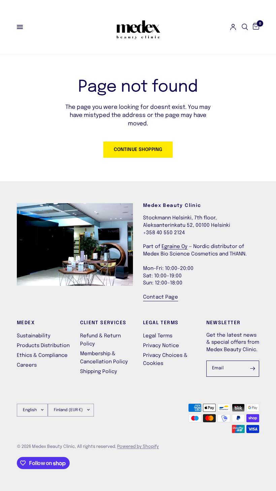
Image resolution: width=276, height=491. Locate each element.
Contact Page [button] (160, 297)
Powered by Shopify (138, 446)
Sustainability (33, 336)
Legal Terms (157, 336)
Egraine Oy (174, 246)
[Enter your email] (252, 369)
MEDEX (26, 322)
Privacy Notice (161, 345)
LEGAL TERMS (160, 322)
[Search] (244, 27)
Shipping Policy (98, 371)
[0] (254, 27)
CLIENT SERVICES (103, 322)
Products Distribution (43, 345)
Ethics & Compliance (42, 355)
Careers (27, 365)
